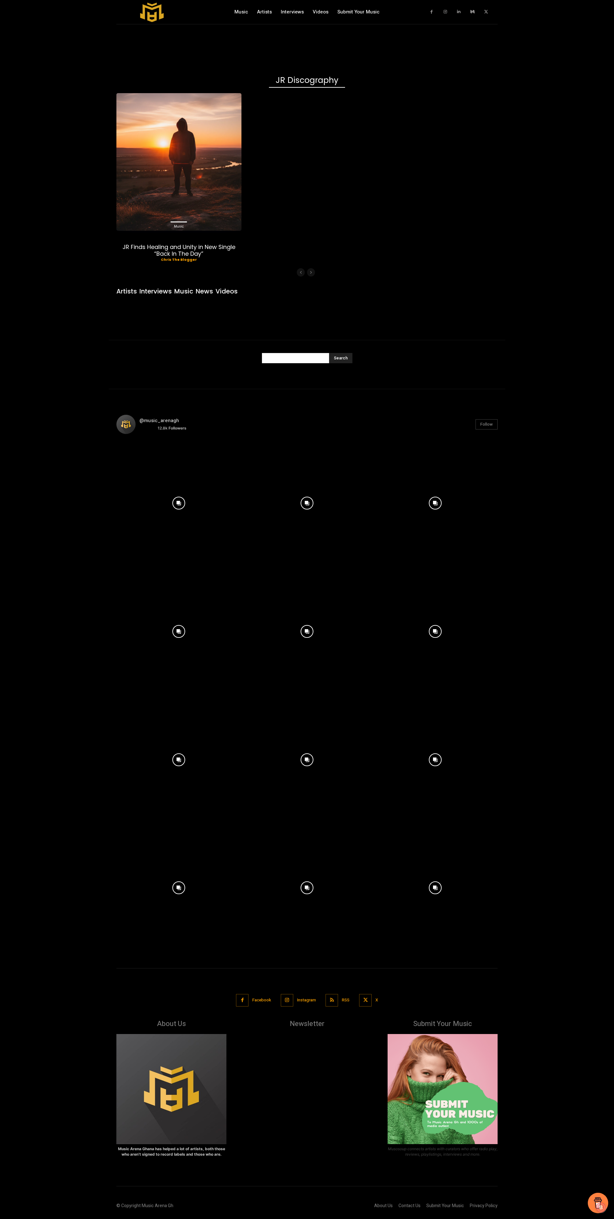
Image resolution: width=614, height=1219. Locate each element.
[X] (486, 12)
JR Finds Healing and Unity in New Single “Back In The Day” (178, 250)
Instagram (306, 1000)
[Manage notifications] (601, 1207)
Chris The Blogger (179, 259)
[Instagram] (445, 12)
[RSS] (332, 1000)
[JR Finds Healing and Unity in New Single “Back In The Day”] (178, 162)
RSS (346, 1000)
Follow (486, 424)
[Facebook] (432, 12)
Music (179, 226)
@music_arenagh (159, 420)
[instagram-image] (178, 501)
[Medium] (472, 12)
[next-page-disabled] (311, 272)
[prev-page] (301, 272)
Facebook (261, 1000)
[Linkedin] (459, 12)
